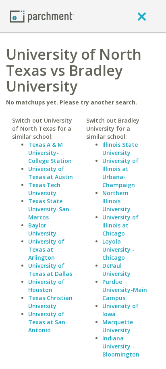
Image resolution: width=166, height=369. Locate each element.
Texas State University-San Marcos (48, 209)
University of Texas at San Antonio (46, 322)
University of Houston (46, 286)
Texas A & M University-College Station (50, 153)
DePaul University (116, 269)
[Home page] (42, 16)
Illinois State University (120, 148)
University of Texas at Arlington (46, 249)
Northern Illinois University (116, 201)
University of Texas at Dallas (50, 269)
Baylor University (42, 229)
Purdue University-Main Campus (124, 290)
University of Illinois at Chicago (120, 225)
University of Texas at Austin (50, 173)
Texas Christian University (50, 302)
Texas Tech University (44, 189)
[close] (142, 16)
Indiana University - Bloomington (120, 346)
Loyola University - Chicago (118, 249)
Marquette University (117, 326)
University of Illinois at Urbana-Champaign (120, 173)
